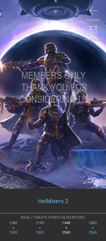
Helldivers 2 (53, 201)
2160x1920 (40, 227)
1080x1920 (13, 227)
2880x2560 (93, 227)
